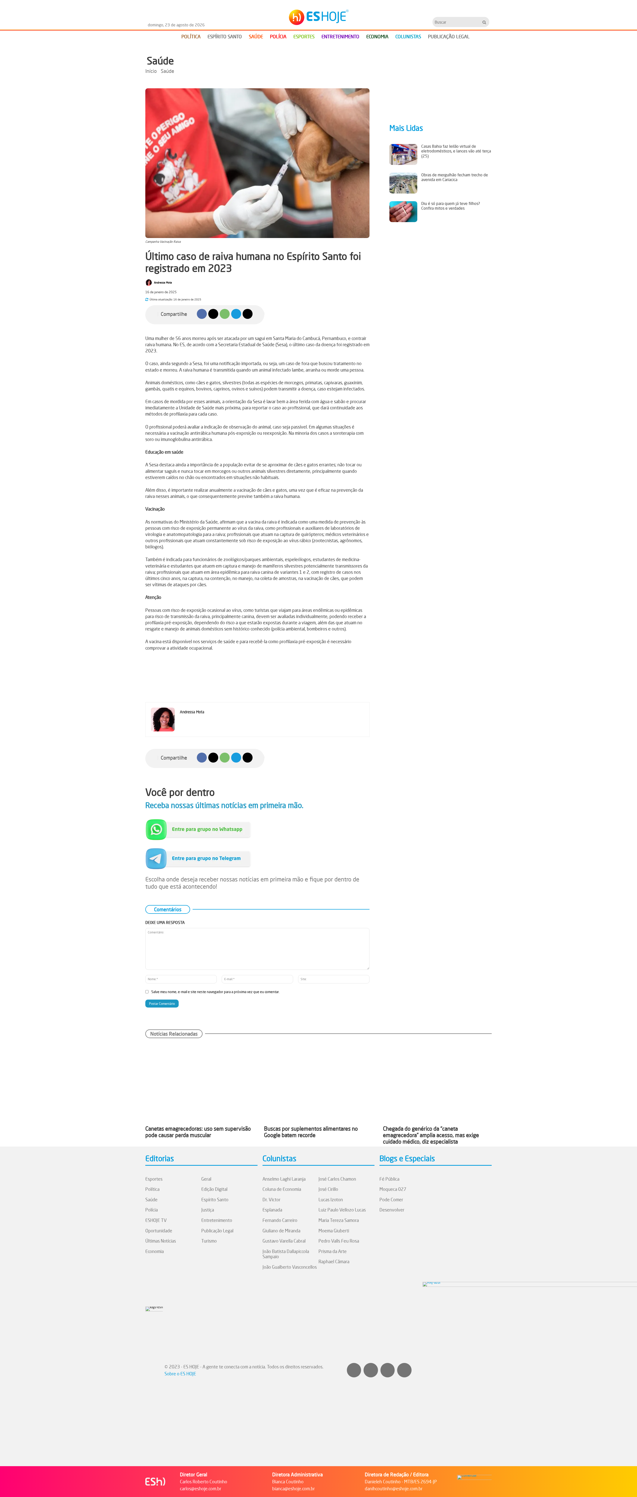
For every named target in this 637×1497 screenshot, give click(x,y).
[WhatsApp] (225, 314)
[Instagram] (354, 1370)
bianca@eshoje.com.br (293, 1488)
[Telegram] (236, 314)
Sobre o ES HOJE (180, 1373)
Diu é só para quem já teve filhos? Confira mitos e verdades (450, 206)
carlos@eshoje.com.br (200, 1488)
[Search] (484, 22)
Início (151, 71)
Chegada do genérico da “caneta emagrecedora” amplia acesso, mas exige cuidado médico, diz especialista (431, 1135)
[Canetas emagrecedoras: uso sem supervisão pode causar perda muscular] (199, 1081)
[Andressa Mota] (149, 282)
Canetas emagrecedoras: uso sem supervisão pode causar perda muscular (198, 1131)
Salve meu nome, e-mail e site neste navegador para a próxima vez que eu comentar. (215, 992)
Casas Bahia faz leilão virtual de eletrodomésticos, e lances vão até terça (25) (456, 151)
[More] (259, 314)
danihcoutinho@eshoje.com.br (394, 1488)
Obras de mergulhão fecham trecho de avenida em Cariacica (454, 177)
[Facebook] (202, 314)
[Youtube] (387, 1370)
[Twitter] (404, 1370)
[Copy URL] (248, 314)
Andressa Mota (163, 282)
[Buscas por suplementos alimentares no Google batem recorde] (318, 1081)
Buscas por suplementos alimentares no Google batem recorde (311, 1131)
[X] (213, 314)
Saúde (160, 61)
